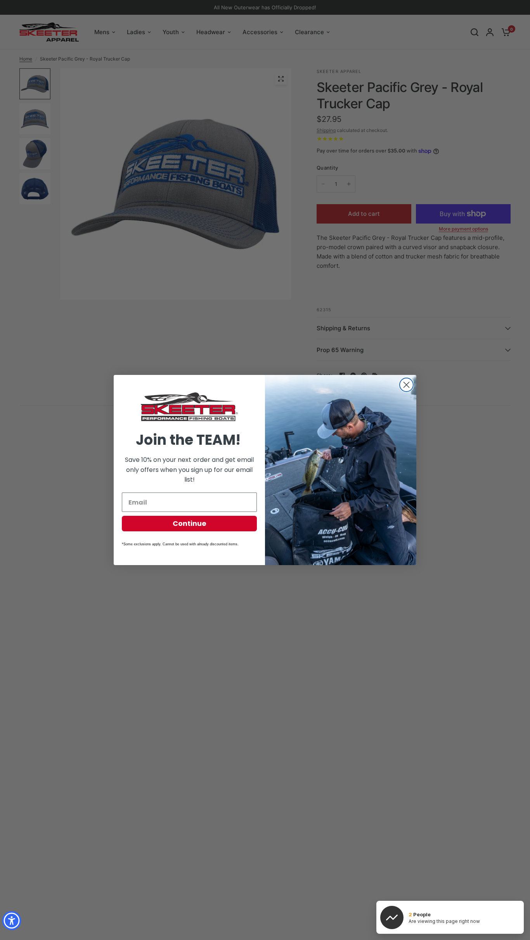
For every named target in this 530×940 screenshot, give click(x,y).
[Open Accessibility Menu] (11, 920)
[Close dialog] (406, 385)
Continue (189, 523)
